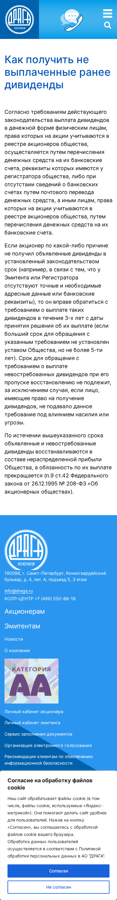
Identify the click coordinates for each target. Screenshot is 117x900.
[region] (58, 835)
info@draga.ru (18, 590)
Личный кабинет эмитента (32, 722)
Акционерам (24, 611)
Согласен (58, 870)
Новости (13, 639)
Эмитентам (22, 626)
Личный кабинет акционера (33, 711)
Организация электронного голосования (48, 745)
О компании (17, 650)
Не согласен (58, 887)
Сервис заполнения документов (38, 733)
